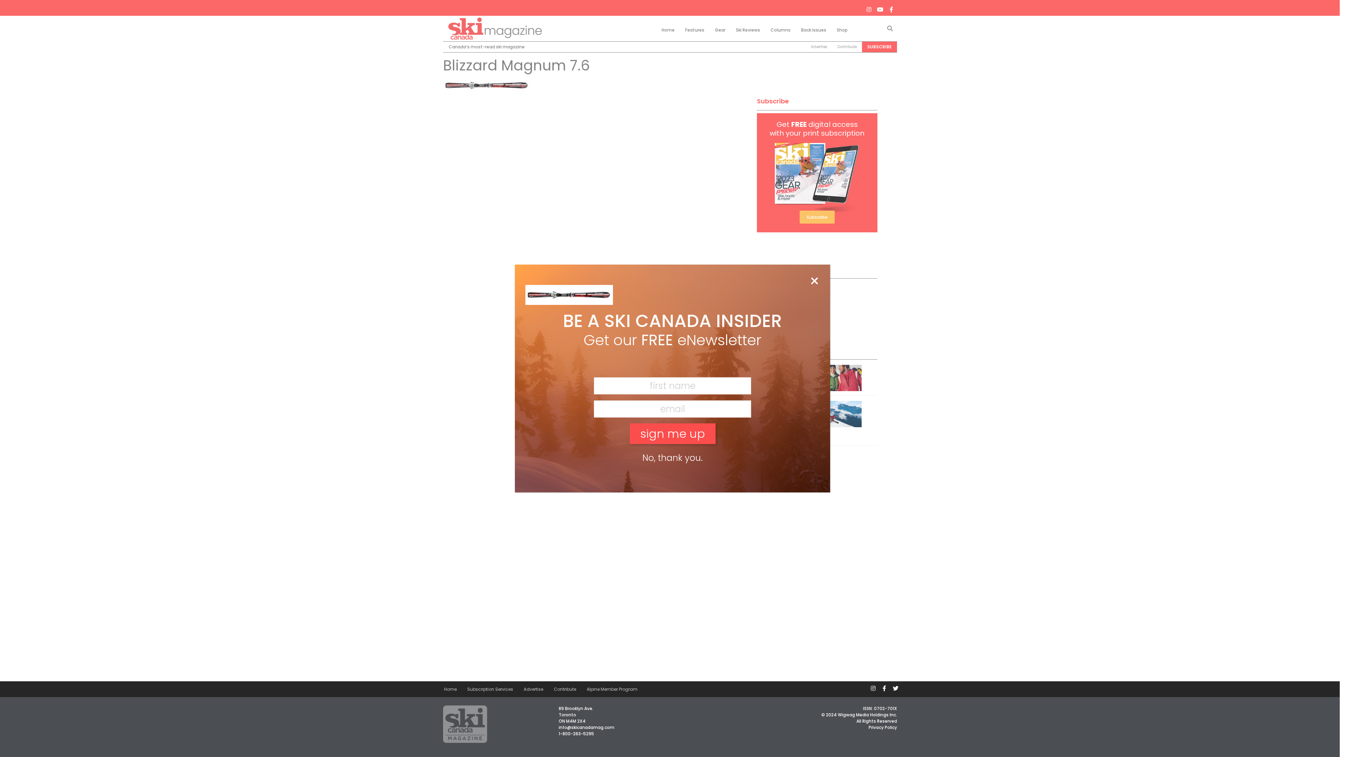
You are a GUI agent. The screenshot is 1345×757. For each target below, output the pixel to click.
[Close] (814, 281)
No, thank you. (672, 458)
